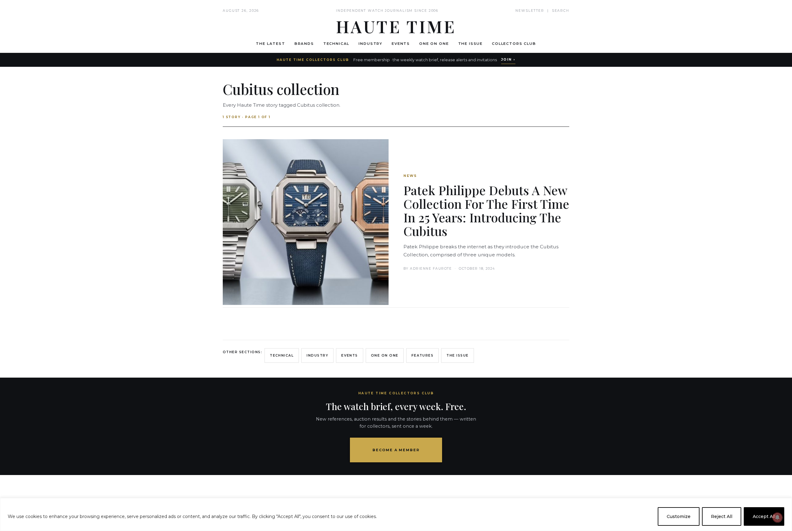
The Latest (270, 43)
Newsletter (529, 11)
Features (422, 355)
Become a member (396, 450)
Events (401, 43)
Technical (336, 43)
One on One (434, 43)
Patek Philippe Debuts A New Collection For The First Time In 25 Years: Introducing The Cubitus (486, 210)
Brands (304, 43)
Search (560, 11)
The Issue (470, 43)
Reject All (721, 516)
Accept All (764, 516)
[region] (396, 514)
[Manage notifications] (777, 517)
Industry (370, 43)
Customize (679, 516)
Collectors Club (514, 43)
